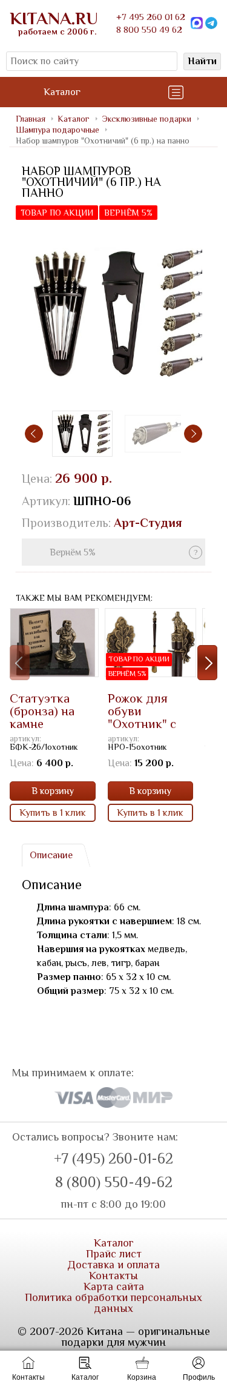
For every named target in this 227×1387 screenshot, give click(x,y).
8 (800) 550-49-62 (114, 1182)
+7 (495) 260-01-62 (113, 1158)
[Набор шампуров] (155, 433)
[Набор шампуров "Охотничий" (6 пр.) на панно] (113, 314)
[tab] (51, 855)
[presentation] (34, 434)
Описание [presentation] (51, 855)
